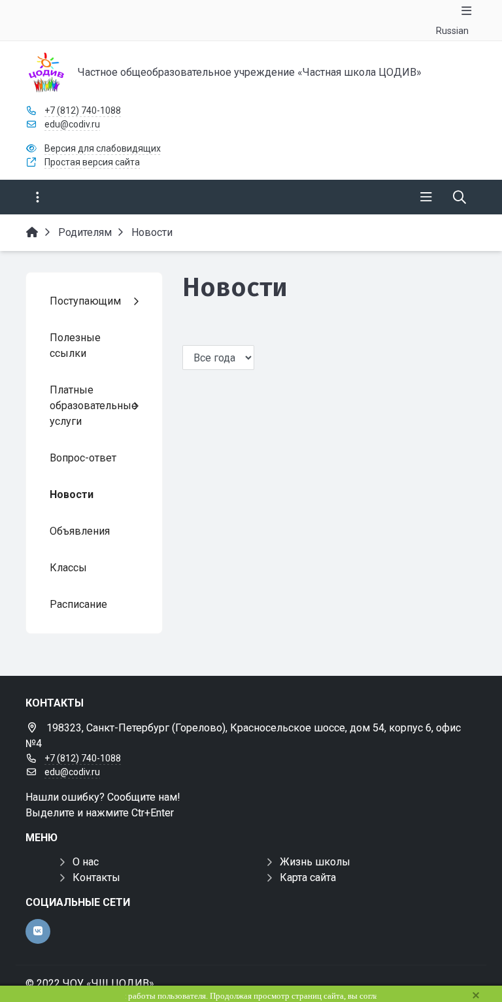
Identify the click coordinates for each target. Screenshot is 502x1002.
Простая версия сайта (92, 162)
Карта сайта (308, 877)
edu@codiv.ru (72, 124)
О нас (86, 862)
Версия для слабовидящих (102, 148)
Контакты (96, 877)
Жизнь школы (315, 862)
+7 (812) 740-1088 (82, 110)
